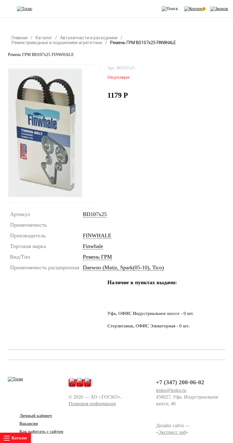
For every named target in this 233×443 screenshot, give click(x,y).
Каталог (43, 37)
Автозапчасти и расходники (88, 37)
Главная (20, 37)
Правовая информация (92, 403)
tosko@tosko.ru (171, 390)
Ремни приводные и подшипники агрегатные (57, 42)
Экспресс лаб (172, 432)
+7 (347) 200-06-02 (180, 382)
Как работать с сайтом (41, 431)
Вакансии (28, 423)
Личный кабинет (35, 415)
